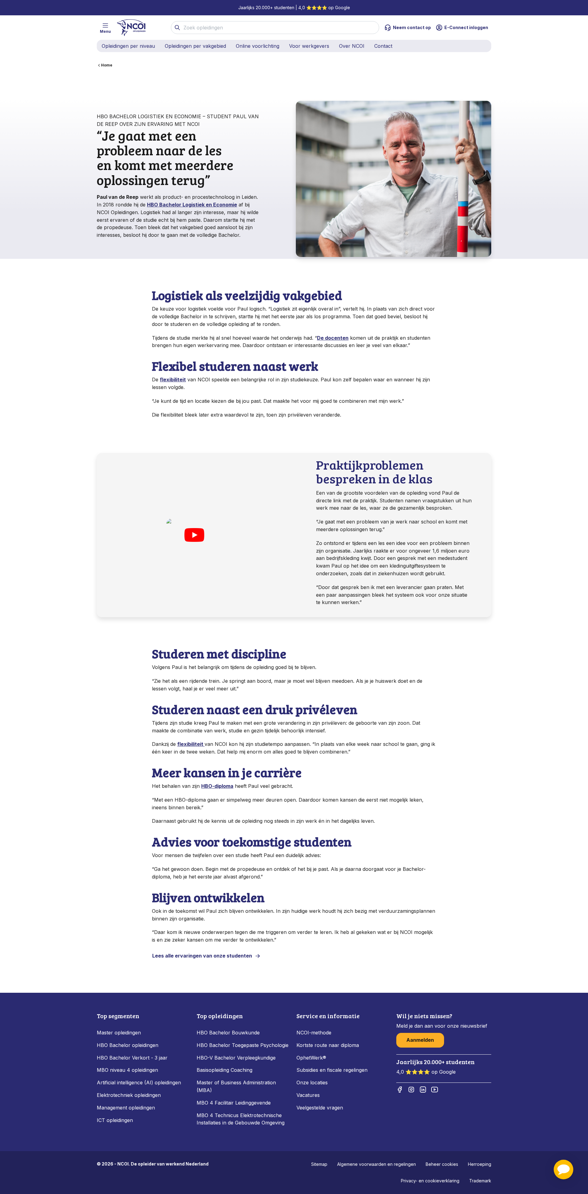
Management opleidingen (126, 1108)
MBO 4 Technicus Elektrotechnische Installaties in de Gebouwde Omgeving (241, 1119)
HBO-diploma (217, 786)
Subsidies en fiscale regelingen (332, 1070)
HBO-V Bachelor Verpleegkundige (236, 1058)
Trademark (480, 1180)
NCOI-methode (313, 1033)
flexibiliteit (173, 379)
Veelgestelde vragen (319, 1108)
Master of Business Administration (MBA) (236, 1086)
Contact (383, 46)
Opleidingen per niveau (128, 46)
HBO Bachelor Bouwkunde (228, 1033)
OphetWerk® (311, 1058)
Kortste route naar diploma (327, 1045)
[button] (563, 1169)
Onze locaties (312, 1082)
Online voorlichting (257, 46)
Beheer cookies (442, 1164)
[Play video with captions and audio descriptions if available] (194, 535)
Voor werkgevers (309, 46)
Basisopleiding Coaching (224, 1070)
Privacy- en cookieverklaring (430, 1180)
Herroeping (479, 1164)
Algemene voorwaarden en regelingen (376, 1164)
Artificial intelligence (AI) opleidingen (139, 1082)
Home (106, 65)
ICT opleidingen (115, 1120)
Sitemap (319, 1164)
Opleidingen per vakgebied (195, 46)
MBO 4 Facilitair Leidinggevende (234, 1103)
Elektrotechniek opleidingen (129, 1095)
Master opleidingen (119, 1033)
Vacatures (308, 1095)
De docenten (333, 338)
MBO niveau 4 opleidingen (127, 1070)
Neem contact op (412, 27)
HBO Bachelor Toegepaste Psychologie (242, 1045)
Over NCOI (351, 46)
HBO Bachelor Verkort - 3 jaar (132, 1058)
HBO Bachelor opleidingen (127, 1045)
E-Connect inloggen (466, 27)
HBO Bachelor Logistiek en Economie (192, 205)
